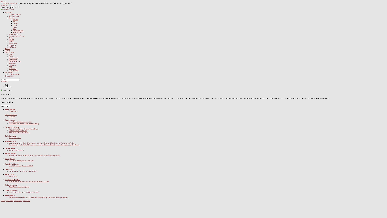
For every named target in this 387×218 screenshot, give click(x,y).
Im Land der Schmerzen (16, 150)
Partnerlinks (12, 69)
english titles (13, 43)
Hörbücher (12, 47)
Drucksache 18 (13, 111)
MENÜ (3, 2)
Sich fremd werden (15, 138)
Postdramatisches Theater (17, 36)
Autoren (7, 49)
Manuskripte (13, 60)
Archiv (11, 41)
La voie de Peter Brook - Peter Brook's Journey (24, 124)
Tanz (14, 29)
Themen (11, 18)
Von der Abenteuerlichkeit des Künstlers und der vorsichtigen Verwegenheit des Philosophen (38, 197)
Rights (11, 56)
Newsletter (4, 5)
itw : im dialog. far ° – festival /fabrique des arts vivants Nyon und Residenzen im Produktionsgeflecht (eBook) (44, 145)
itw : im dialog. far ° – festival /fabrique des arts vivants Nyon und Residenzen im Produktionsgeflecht (41, 143)
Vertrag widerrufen (15, 61)
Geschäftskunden (14, 74)
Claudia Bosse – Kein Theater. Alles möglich (23, 171)
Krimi (15, 25)
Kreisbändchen (13, 34)
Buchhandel (8, 72)
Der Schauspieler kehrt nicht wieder (20, 122)
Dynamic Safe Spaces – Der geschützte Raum (23, 129)
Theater (15, 20)
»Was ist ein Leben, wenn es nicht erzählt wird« (24, 192)
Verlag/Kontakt (10, 52)
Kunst (15, 27)
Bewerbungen (13, 58)
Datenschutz (13, 65)
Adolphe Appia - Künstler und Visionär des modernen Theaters (29, 181)
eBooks (11, 40)
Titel (6, 85)
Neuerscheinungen (15, 14)
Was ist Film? (13, 176)
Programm (8, 12)
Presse (11, 54)
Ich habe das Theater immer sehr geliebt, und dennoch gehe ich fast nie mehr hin (34, 155)
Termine (7, 50)
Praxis (11, 38)
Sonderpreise (9, 76)
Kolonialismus (17, 32)
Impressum (12, 63)
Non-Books (12, 45)
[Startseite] (7, 9)
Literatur (15, 23)
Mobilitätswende (18, 30)
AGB (10, 67)
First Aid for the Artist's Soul (18, 131)
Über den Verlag (14, 70)
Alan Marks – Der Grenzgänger (19, 187)
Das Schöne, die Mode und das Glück (21, 166)
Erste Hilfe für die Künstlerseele (19, 132)
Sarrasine (12, 116)
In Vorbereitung (14, 16)
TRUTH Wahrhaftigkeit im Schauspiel (21, 160)
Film (14, 21)
